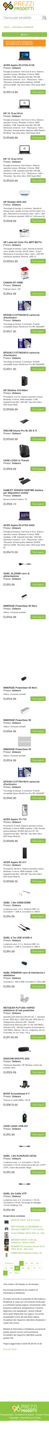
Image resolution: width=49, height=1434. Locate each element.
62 (26, 1263)
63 (32, 1263)
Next (17, 1272)
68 (23, 1268)
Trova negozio (38, 92)
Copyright (13, 1417)
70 (34, 1268)
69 (28, 1268)
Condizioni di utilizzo (24, 1414)
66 (11, 1268)
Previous (9, 1263)
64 (37, 1263)
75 (10, 1272)
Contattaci (34, 1420)
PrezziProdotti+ (10, 1349)
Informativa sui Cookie (30, 1417)
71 (40, 1268)
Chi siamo (23, 1420)
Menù (25, 34)
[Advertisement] (24, 1427)
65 (6, 1268)
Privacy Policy (42, 1414)
